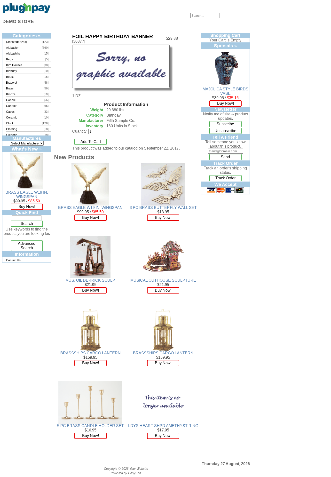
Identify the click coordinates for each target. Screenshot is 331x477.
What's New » (27, 148)
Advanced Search (26, 245)
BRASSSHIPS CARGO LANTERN (90, 353)
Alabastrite (13, 53)
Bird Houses (14, 65)
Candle (11, 100)
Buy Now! (26, 207)
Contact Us (13, 260)
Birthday (11, 71)
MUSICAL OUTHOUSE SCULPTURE (163, 280)
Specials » (225, 45)
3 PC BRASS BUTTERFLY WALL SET (163, 208)
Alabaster (12, 47)
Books (10, 77)
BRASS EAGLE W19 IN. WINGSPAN (27, 194)
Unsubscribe (225, 131)
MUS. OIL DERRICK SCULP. (90, 280)
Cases (10, 111)
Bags (9, 59)
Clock (10, 123)
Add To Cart (90, 142)
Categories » (27, 35)
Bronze (11, 94)
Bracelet (11, 82)
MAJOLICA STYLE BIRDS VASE (225, 91)
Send (225, 157)
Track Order (225, 178)
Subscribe (225, 124)
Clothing (11, 129)
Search (27, 224)
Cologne (11, 135)
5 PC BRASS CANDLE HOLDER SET (90, 426)
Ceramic (11, 117)
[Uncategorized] (16, 42)
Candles (11, 106)
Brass (10, 88)
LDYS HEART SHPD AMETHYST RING (163, 426)
